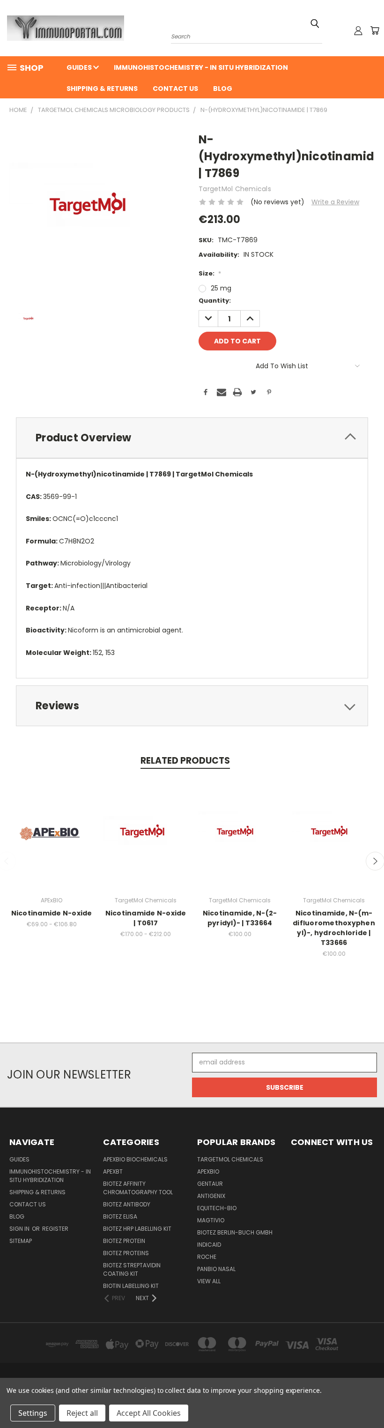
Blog (222, 88)
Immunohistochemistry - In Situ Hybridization (201, 67)
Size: (210, 273)
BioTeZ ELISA (120, 1216)
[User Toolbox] (358, 30)
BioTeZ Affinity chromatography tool (138, 1188)
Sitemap (20, 1241)
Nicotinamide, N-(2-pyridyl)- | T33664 (240, 918)
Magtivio (210, 1220)
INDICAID (209, 1245)
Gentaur (210, 1184)
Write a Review (335, 202)
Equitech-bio (216, 1208)
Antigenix (211, 1196)
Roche (206, 1257)
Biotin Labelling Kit (131, 1286)
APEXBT (113, 1171)
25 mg (221, 288)
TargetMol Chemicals (230, 1159)
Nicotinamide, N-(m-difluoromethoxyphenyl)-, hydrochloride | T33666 (334, 927)
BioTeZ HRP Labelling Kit (137, 1229)
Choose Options (52, 841)
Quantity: (215, 300)
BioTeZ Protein (124, 1241)
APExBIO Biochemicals (135, 1159)
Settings (32, 1413)
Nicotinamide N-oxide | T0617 (145, 918)
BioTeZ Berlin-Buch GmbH (235, 1232)
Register (55, 1229)
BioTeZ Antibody (126, 1204)
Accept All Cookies (149, 1413)
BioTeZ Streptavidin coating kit (132, 1269)
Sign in (20, 1229)
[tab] (192, 437)
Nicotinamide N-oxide (51, 913)
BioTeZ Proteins (126, 1253)
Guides (79, 67)
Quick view (51, 823)
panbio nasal (216, 1269)
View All (209, 1281)
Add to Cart (240, 841)
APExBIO (208, 1171)
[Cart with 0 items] (374, 30)
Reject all (82, 1413)
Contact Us (175, 88)
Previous (369, 1398)
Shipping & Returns (102, 88)
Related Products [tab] (185, 760)
